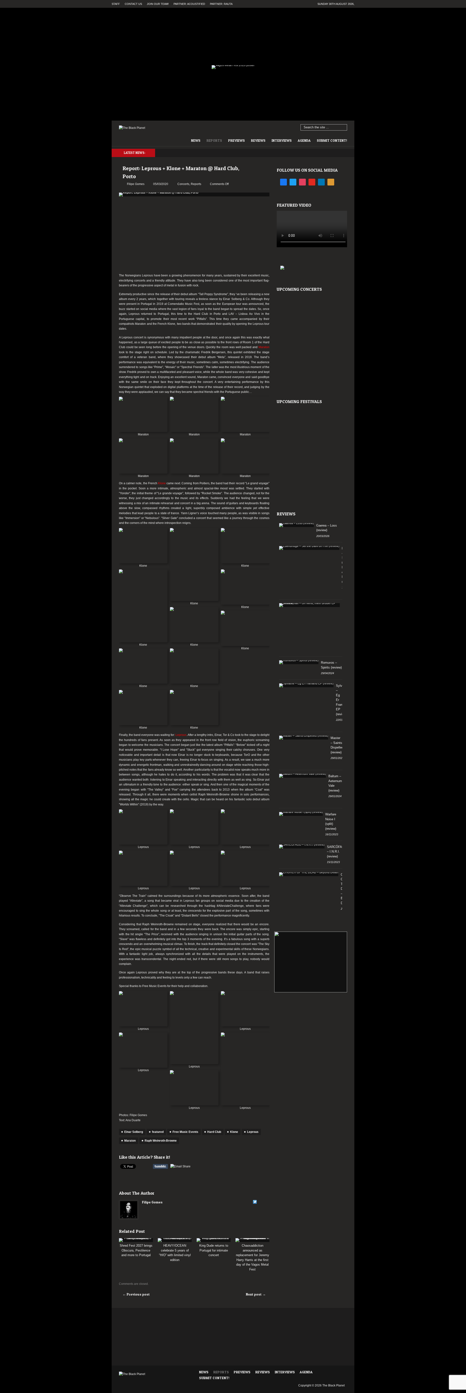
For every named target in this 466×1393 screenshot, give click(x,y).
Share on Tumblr (160, 1166)
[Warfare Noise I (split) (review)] (301, 814)
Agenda (304, 140)
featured (158, 1132)
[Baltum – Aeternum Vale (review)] (302, 776)
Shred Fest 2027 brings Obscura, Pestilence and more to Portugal (136, 1250)
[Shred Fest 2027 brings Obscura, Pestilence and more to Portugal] (136, 1240)
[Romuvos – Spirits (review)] (298, 662)
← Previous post (136, 1294)
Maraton (130, 1140)
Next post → (256, 1294)
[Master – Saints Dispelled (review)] (303, 738)
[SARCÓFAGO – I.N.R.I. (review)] (302, 846)
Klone (234, 1132)
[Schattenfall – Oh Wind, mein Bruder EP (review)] (309, 605)
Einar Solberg (133, 1132)
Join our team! (158, 3)
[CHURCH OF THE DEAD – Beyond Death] (308, 874)
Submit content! (332, 140)
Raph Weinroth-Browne (161, 1140)
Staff (116, 3)
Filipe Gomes (152, 1202)
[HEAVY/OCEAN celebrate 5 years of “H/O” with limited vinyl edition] (175, 1240)
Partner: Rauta (221, 3)
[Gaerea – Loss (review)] (296, 525)
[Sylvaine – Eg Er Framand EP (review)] (306, 685)
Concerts (183, 184)
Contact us (133, 3)
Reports (214, 140)
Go (344, 128)
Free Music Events (185, 1132)
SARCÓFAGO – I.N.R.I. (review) (337, 851)
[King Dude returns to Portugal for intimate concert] (214, 1240)
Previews (236, 140)
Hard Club (214, 1132)
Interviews (282, 140)
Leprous (252, 1132)
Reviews (258, 140)
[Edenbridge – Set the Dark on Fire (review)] (309, 548)
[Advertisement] (194, 235)
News (195, 140)
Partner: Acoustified (189, 3)
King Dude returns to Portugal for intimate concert (213, 1250)
